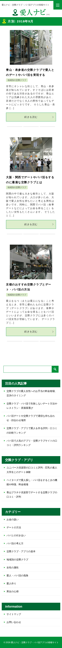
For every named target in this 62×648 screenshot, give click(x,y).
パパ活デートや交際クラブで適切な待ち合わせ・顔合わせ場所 (31, 418)
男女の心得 (13, 591)
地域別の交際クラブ (17, 80)
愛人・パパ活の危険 (17, 575)
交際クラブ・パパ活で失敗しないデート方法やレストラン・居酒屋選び (32, 405)
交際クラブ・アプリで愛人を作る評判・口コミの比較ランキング (32, 430)
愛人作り (11, 583)
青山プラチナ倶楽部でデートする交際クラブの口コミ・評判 (32, 494)
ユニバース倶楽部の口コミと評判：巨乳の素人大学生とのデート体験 (32, 469)
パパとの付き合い (16, 535)
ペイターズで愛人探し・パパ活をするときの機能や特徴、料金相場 (32, 482)
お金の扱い (13, 519)
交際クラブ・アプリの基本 (21, 551)
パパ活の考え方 (15, 543)
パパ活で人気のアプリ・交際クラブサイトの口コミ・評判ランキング (32, 442)
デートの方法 (14, 527)
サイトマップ (14, 614)
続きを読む (31, 117)
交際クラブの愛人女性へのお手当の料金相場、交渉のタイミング (32, 393)
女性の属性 (13, 567)
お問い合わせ (14, 622)
